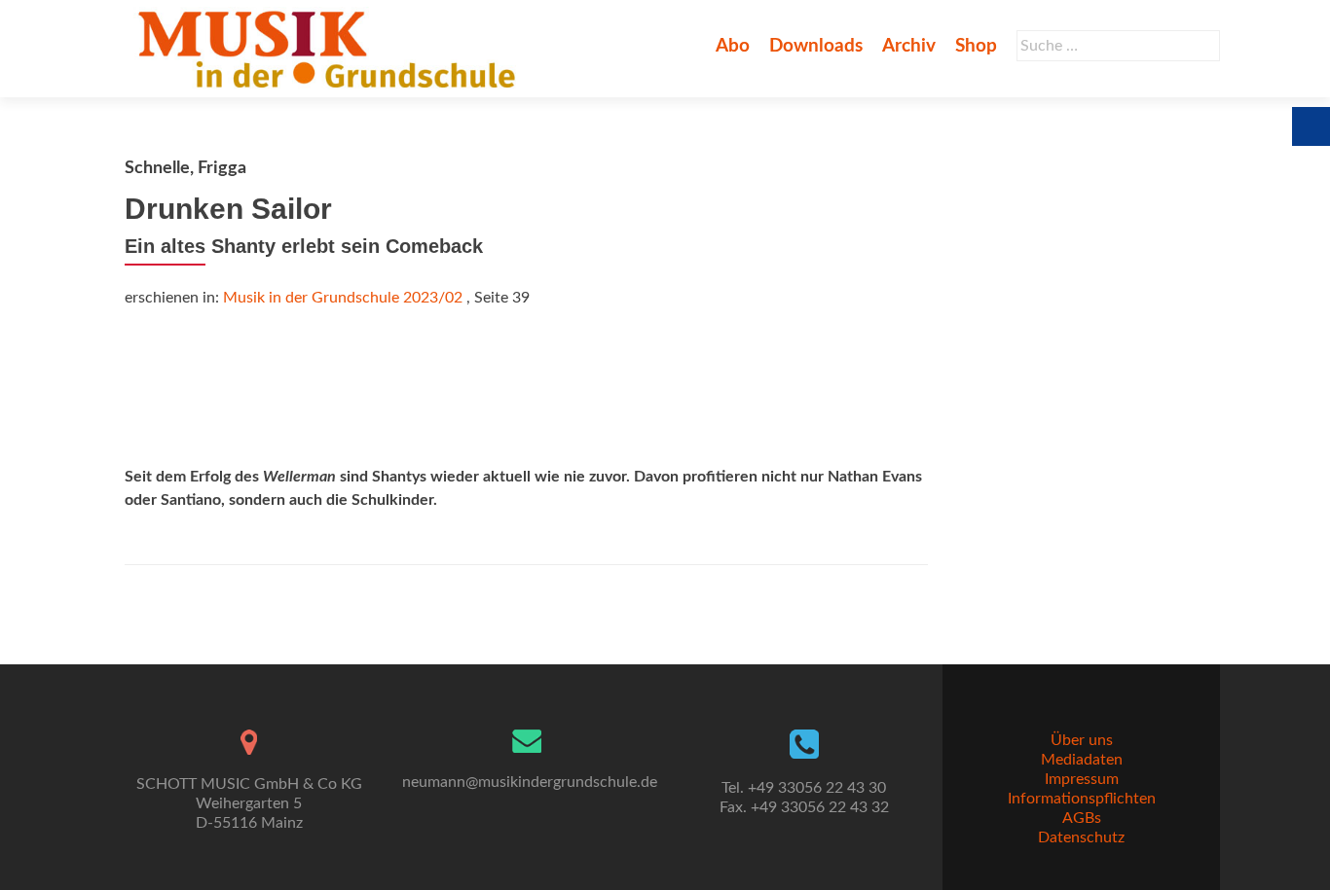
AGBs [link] (1081, 818)
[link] (330, 48)
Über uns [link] (1082, 740)
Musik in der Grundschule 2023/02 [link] (342, 297)
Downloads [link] (816, 46)
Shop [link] (976, 46)
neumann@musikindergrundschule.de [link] (529, 782)
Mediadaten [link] (1082, 759)
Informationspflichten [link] (1082, 798)
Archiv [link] (909, 46)
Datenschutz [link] (1081, 837)
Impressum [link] (1082, 779)
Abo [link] (733, 46)
